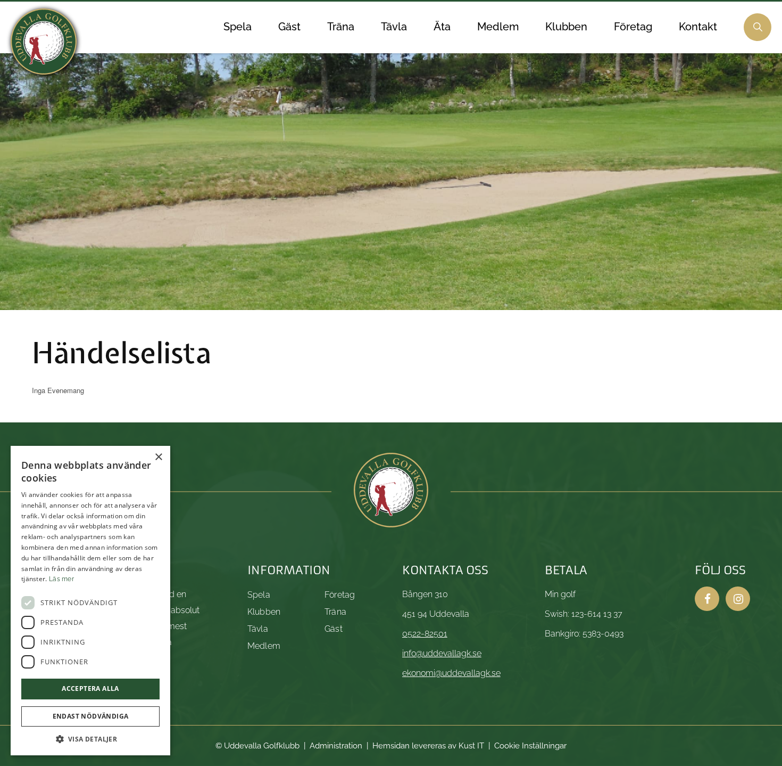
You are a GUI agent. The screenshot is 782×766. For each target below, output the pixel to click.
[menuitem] (237, 27)
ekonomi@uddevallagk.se (451, 673)
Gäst (334, 629)
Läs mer (61, 579)
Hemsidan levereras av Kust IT (428, 746)
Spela (258, 595)
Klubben (263, 612)
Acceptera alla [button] (90, 688)
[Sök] (757, 27)
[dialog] (90, 600)
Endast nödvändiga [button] (91, 716)
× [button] (158, 457)
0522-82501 (424, 634)
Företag (340, 595)
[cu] (44, 42)
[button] (90, 739)
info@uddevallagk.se (441, 653)
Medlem (263, 646)
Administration (336, 746)
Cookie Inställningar (530, 746)
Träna (335, 612)
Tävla (257, 629)
